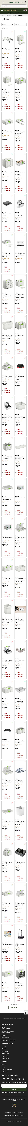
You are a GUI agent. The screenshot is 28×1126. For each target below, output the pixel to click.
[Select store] (22, 2)
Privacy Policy (20, 1092)
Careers (3, 1067)
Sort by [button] (17, 24)
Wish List (3, 1048)
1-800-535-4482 (5, 1028)
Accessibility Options (10, 1115)
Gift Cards (3, 1046)
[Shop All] (2, 2)
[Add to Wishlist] (10, 32)
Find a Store (4, 1071)
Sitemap (21, 1115)
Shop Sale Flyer (5, 1053)
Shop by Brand (5, 1058)
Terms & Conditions (18, 1112)
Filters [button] (4, 24)
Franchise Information (6, 1069)
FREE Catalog (4, 1051)
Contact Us (4, 1035)
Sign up (14, 1089)
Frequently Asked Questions (8, 1040)
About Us (3, 1064)
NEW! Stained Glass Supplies (14, 13)
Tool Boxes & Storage (11, 15)
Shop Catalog (4, 1056)
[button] (20, 24)
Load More (14, 1007)
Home (2, 15)
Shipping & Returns (6, 1037)
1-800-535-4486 (5, 1032)
